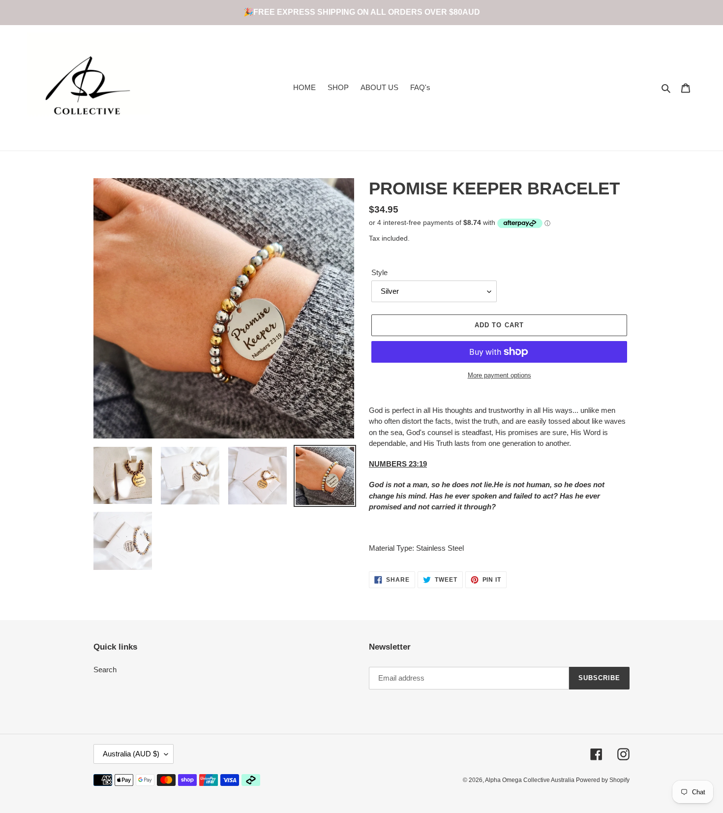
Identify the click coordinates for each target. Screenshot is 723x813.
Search (105, 669)
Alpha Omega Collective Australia (530, 780)
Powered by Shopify (603, 780)
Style (379, 272)
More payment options (499, 375)
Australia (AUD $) (131, 754)
